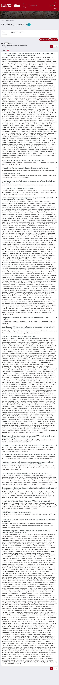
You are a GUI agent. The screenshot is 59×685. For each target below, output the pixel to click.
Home (25, 4)
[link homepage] (11, 5)
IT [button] (54, 2)
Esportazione (44, 39)
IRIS (2, 20)
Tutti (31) (53, 39)
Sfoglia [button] (25, 7)
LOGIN (55, 8)
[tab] (4, 50)
